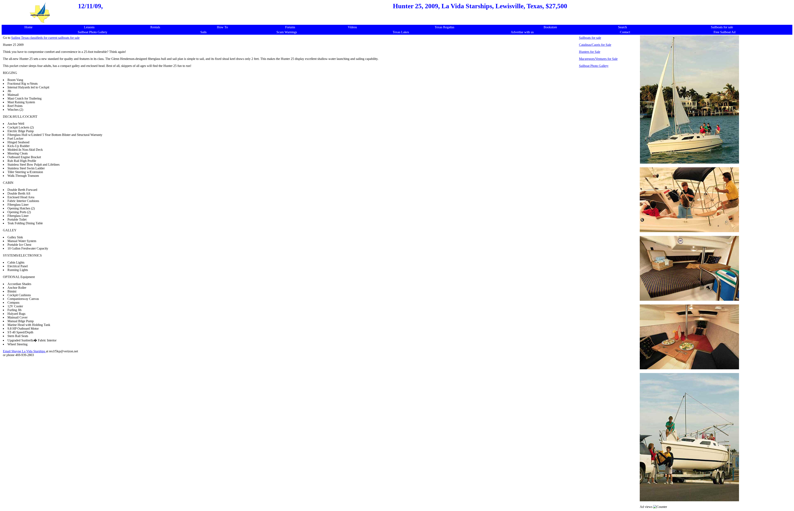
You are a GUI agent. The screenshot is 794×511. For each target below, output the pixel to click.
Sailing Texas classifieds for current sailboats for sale (45, 37)
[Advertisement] (321, 386)
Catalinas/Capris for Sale (595, 44)
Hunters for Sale (589, 51)
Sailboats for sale (590, 37)
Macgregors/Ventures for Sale (598, 59)
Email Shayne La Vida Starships (24, 351)
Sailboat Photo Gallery (594, 66)
